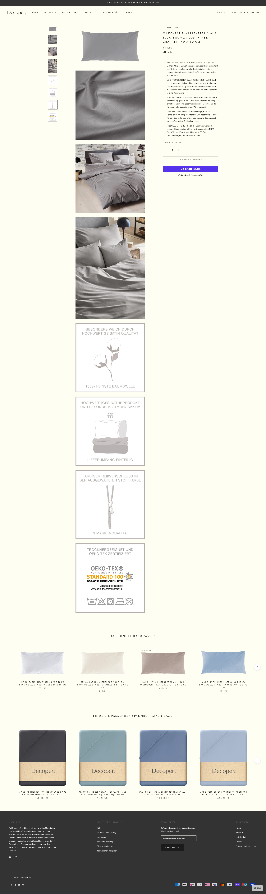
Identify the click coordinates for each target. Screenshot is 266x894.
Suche (233, 13)
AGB (99, 828)
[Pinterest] (180, 142)
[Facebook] (172, 142)
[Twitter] (176, 142)
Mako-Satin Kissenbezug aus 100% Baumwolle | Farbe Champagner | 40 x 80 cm (102, 685)
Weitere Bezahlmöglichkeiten (190, 175)
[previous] (9, 667)
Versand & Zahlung (105, 842)
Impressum (101, 837)
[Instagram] (10, 856)
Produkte (50, 13)
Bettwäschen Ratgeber (107, 851)
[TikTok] (16, 856)
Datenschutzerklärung (106, 832)
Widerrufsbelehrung (105, 846)
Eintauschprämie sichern (116, 13)
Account (221, 13)
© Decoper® (18, 885)
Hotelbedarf (70, 13)
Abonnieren (172, 847)
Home (35, 13)
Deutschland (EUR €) (22, 878)
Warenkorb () (249, 13)
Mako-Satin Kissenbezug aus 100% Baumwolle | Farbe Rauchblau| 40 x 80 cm (223, 685)
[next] (257, 667)
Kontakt (89, 13)
